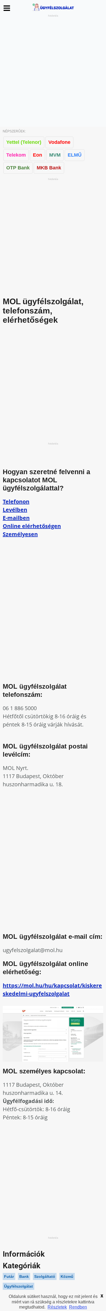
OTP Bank (18, 167)
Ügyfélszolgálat (18, 1286)
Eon (37, 155)
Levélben (15, 509)
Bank (24, 1276)
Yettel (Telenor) (23, 142)
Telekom (16, 155)
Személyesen (20, 534)
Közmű (67, 1276)
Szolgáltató (44, 1276)
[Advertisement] (53, 71)
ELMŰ (75, 155)
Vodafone (59, 142)
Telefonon (16, 501)
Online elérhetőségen (32, 526)
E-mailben (16, 517)
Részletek (57, 1307)
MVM (55, 155)
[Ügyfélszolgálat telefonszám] (53, 10)
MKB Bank (49, 167)
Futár (9, 1276)
